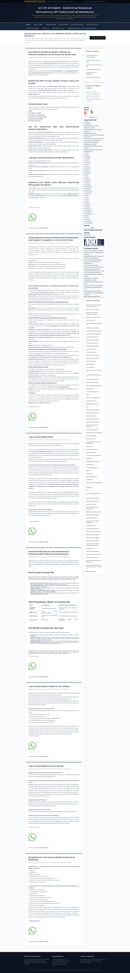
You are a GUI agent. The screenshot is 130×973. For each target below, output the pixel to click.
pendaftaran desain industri (92, 498)
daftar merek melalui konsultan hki (93, 375)
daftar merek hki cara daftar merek (94, 370)
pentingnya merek (90, 525)
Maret (87, 155)
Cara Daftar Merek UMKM (91, 340)
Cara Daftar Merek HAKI (40, 437)
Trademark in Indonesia (91, 557)
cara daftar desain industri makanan (94, 323)
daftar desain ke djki (90, 352)
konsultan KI (88, 458)
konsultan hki (89, 446)
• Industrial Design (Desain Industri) (93, 69)
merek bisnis (89, 473)
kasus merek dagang (90, 435)
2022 (86, 173)
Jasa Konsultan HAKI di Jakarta (92, 422)
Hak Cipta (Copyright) (77, 24)
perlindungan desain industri (92, 534)
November (88, 188)
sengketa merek (89, 548)
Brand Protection (90, 320)
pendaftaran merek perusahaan (93, 511)
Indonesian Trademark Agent (92, 419)
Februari (87, 157)
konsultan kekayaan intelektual (93, 455)
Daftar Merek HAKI (90, 364)
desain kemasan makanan (91, 391)
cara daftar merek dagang (92, 328)
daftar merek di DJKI (90, 361)
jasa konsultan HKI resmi (91, 429)
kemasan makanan (90, 438)
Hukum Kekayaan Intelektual (92, 409)
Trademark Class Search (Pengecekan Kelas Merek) (81, 28)
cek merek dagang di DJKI (91, 346)
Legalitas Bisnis (89, 464)
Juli (86, 153)
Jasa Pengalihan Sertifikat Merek (92, 296)
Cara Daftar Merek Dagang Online (46, 766)
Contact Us (45, 28)
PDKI (87, 490)
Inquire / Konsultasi (98, 37)
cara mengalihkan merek (91, 343)
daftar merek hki (89, 367)
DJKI (87, 394)
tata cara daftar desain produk (93, 554)
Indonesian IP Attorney (91, 416)
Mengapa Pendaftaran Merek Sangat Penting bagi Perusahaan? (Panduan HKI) (93, 287)
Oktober (87, 162)
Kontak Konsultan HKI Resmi (92, 461)
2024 (86, 166)
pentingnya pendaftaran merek (93, 531)
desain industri (89, 388)
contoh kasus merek (90, 349)
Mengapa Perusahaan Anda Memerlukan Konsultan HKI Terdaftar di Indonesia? (48, 552)
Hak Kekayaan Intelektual (91, 403)
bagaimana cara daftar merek (92, 317)
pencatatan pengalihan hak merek (93, 493)
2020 (86, 208)
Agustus (87, 124)
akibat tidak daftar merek (91, 309)
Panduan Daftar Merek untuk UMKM (93, 482)
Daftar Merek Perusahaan (91, 379)
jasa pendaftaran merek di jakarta (93, 432)
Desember (88, 186)
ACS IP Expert (87, 235)
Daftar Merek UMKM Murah (92, 382)
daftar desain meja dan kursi (92, 355)
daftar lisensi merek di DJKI (92, 358)
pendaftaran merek (90, 504)
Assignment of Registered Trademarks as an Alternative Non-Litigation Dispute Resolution (94, 252)
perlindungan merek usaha (92, 540)
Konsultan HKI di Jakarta (91, 449)
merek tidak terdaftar (91, 476)
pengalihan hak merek (91, 517)
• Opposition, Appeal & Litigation (93, 77)
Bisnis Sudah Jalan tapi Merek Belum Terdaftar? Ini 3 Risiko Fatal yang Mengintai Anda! (93, 261)
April (86, 201)
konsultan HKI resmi (90, 452)
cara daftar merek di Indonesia (93, 334)
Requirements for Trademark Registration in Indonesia (51, 858)
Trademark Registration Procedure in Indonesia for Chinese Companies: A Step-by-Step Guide (53, 238)
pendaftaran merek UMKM (92, 514)
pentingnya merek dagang (92, 528)
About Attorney (38, 24)
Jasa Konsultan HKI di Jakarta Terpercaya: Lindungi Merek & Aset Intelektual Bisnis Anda (52, 53)
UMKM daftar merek (90, 571)
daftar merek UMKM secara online (93, 385)
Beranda (28, 24)
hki (86, 406)
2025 (86, 160)
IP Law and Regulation (58, 28)
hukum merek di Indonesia (92, 412)
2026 (86, 122)
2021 (86, 184)
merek (87, 470)
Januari (87, 159)
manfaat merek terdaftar (91, 467)
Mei (86, 164)
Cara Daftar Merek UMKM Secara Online (49, 686)
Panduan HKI (88, 487)
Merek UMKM (89, 479)
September (88, 192)
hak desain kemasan (90, 400)
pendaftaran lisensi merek (92, 501)
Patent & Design (63, 24)
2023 (86, 170)
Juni (86, 177)
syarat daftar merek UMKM (92, 551)
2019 (86, 219)
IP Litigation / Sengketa (32, 28)
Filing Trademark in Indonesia (92, 397)
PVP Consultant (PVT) (92, 24)
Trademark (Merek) (51, 24)
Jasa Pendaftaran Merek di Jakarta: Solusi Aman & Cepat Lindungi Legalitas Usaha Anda (94, 292)
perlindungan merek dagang (92, 537)
